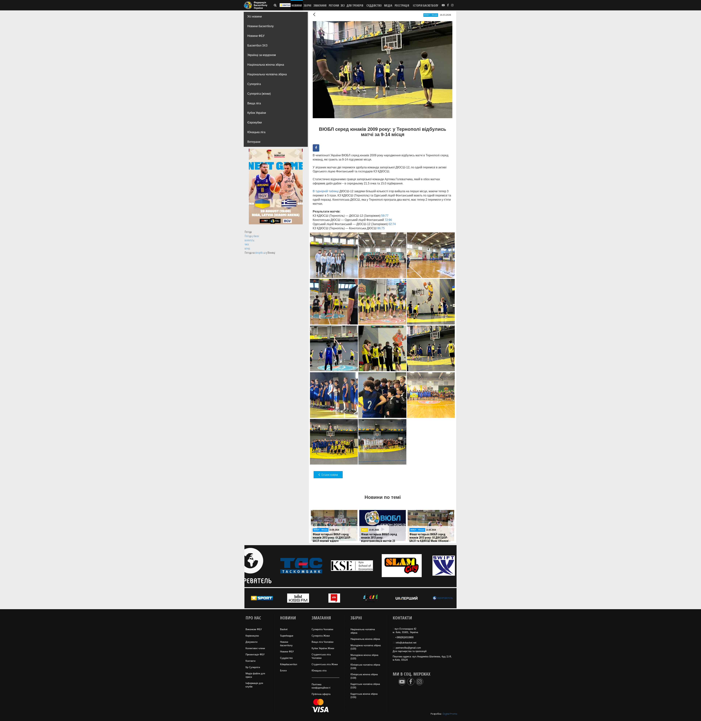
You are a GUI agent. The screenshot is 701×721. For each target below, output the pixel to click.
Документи (251, 642)
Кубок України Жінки (323, 648)
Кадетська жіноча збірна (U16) (364, 696)
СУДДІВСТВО (374, 5)
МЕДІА (388, 5)
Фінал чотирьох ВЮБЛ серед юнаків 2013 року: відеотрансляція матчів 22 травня (379, 539)
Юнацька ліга (256, 132)
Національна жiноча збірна (365, 639)
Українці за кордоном (261, 55)
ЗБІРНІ (307, 5)
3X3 (342, 5)
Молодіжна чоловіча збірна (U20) (365, 647)
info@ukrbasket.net (406, 642)
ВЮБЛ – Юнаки (431, 15)
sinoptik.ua (260, 253)
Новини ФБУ (256, 35)
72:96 (388, 219)
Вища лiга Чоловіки (322, 642)
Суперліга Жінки (321, 635)
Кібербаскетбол (288, 664)
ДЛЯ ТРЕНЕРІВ (354, 5)
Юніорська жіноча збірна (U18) (364, 676)
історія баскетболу (425, 5)
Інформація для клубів (254, 685)
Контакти (250, 661)
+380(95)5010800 (404, 637)
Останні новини (329, 474)
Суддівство (286, 658)
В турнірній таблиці (326, 191)
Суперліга (254, 84)
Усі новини (254, 16)
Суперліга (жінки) (259, 93)
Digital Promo (450, 713)
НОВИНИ (297, 5)
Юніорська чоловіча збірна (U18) (365, 666)
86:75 (381, 228)
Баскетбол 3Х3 (257, 45)
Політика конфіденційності (321, 686)
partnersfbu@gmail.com (408, 647)
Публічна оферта (321, 694)
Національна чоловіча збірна (267, 74)
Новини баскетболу (260, 26)
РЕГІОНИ (334, 5)
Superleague (286, 635)
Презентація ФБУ (255, 654)
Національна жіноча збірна (265, 64)
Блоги (283, 670)
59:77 (384, 215)
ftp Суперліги (253, 667)
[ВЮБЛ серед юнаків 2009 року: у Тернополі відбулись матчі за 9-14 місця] (334, 255)
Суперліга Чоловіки (322, 629)
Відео (364, 530)
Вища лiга (254, 103)
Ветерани (253, 141)
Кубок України (256, 112)
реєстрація (402, 5)
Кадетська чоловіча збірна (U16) (365, 686)
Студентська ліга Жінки (325, 664)
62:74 (392, 224)
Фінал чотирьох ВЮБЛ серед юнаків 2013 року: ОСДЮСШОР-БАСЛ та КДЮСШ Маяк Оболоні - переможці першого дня (333, 539)
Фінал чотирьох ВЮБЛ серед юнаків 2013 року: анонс (427, 536)
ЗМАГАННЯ (319, 5)
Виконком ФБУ (254, 629)
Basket (284, 629)
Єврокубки (254, 122)
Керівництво (252, 635)
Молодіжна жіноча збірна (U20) (364, 657)
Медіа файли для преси (255, 675)
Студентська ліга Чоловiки (321, 656)
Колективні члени (255, 648)
